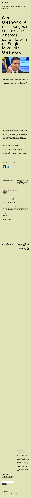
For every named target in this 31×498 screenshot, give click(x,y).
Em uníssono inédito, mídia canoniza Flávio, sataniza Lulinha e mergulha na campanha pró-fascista (23, 464)
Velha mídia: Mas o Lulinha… (21, 452)
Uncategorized (25, 180)
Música (16, 6)
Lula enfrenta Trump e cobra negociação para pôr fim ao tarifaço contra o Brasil (23, 459)
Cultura (12, 6)
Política (8, 8)
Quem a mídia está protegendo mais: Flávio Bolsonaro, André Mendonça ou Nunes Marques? (22, 455)
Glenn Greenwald (20, 183)
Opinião (3, 6)
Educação (20, 6)
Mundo (24, 6)
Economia (8, 6)
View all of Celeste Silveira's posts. (13, 193)
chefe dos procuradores (24, 182)
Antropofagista (6, 2)
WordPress (16, 493)
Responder (5, 215)
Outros (3, 8)
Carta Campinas (15, 162)
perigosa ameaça (25, 184)
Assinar (4, 484)
